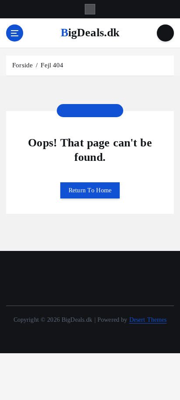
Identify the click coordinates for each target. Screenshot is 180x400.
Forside (22, 65)
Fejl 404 (52, 65)
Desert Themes (148, 319)
